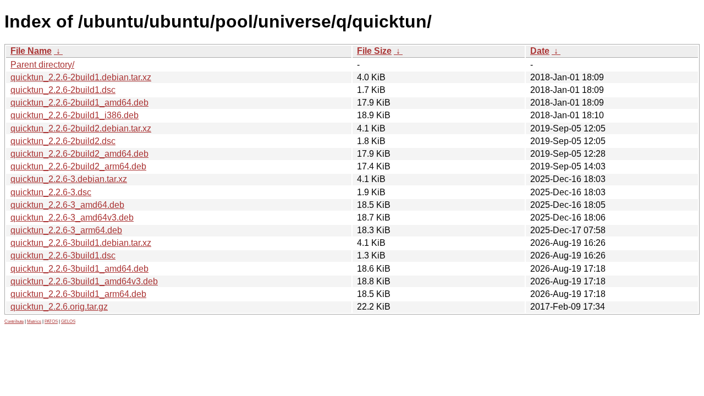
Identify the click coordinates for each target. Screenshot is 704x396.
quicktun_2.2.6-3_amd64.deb (67, 205)
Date (539, 51)
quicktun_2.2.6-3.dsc (50, 192)
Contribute (14, 321)
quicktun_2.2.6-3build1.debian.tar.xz (80, 243)
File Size (374, 51)
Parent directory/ (42, 64)
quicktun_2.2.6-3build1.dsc (63, 255)
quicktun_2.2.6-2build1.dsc (63, 90)
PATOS (51, 321)
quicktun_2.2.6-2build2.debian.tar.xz (80, 128)
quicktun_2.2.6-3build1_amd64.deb (79, 268)
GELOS (68, 321)
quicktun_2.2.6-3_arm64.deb (66, 230)
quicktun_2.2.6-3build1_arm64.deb (78, 294)
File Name (31, 51)
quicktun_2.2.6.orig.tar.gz (59, 306)
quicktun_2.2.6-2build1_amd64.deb (79, 102)
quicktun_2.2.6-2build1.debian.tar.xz (80, 77)
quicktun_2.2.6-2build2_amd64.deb (79, 153)
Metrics (34, 321)
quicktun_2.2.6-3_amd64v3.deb (72, 217)
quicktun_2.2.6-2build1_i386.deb (74, 115)
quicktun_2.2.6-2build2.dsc (63, 141)
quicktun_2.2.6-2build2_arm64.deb (78, 166)
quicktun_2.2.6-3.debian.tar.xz (68, 179)
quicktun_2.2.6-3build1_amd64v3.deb (84, 281)
